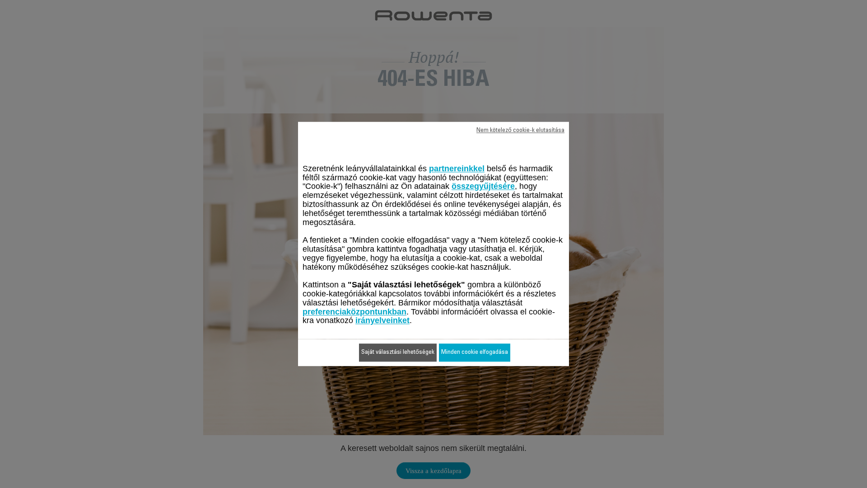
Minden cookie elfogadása (474, 353)
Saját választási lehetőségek (397, 353)
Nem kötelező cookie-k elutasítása (520, 130)
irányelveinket (382, 320)
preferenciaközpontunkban (354, 311)
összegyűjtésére (483, 186)
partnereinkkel (457, 168)
